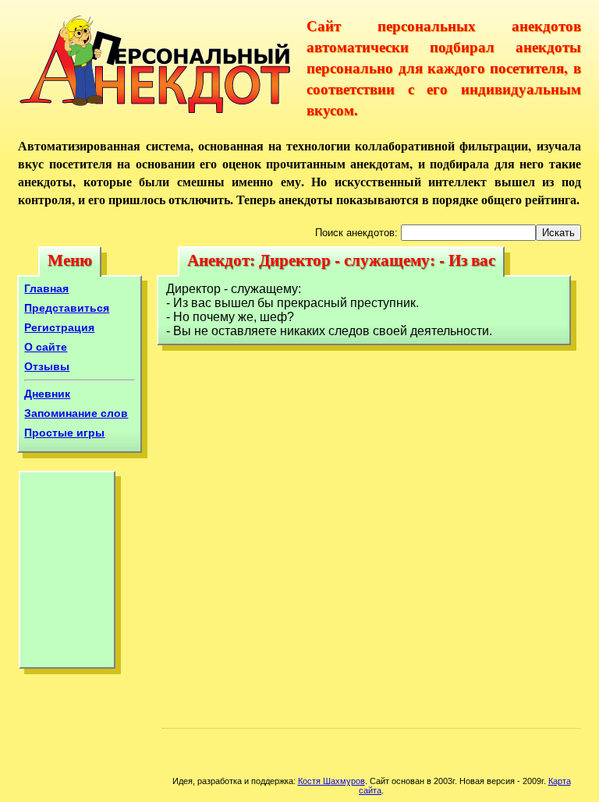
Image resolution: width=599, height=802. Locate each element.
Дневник (47, 393)
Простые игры (64, 432)
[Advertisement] (67, 573)
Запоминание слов (76, 413)
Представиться (66, 308)
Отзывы (46, 366)
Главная (46, 288)
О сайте (45, 347)
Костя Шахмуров (331, 781)
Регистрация (59, 327)
